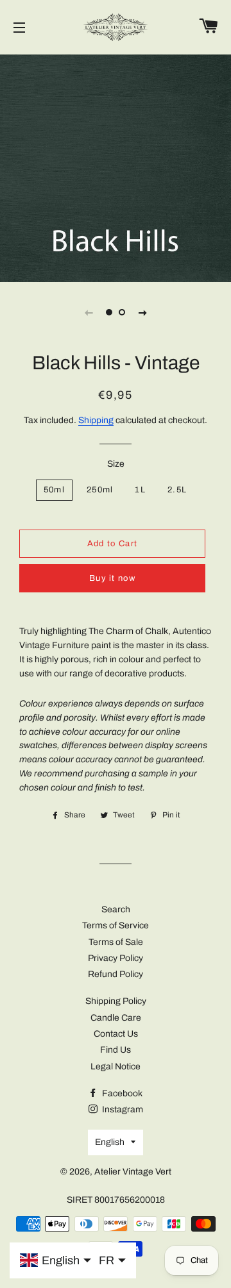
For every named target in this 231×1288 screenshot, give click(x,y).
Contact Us (116, 1034)
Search (115, 909)
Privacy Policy (115, 958)
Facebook (121, 1093)
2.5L (177, 489)
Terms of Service (115, 925)
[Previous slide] (88, 312)
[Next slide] (142, 312)
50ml (54, 489)
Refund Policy (115, 974)
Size (115, 464)
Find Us (115, 1050)
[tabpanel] (115, 166)
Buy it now (112, 578)
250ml (100, 489)
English (109, 1142)
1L (140, 489)
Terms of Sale (116, 942)
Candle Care (115, 1018)
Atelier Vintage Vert (132, 1171)
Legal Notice (115, 1066)
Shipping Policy (115, 1001)
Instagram (121, 1109)
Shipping (96, 420)
